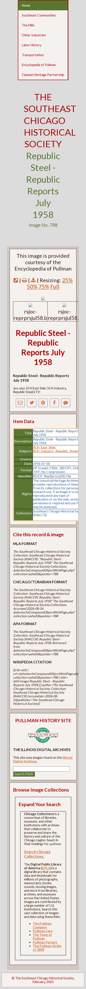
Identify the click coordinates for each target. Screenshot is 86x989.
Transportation (33, 55)
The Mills (28, 25)
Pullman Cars (42, 931)
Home (26, 5)
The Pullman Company (42, 925)
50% (32, 286)
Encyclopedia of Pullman (39, 65)
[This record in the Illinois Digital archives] (15, 280)
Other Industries (34, 35)
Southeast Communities (39, 15)
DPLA (46, 868)
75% (44, 286)
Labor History (31, 45)
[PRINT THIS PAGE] (24, 280)
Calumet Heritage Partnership (43, 75)
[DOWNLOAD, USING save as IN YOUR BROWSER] (33, 280)
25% (67, 280)
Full (54, 286)
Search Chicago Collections (37, 854)
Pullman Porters (45, 942)
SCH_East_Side (44, 447)
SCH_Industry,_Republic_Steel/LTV (58, 451)
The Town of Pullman (42, 936)
